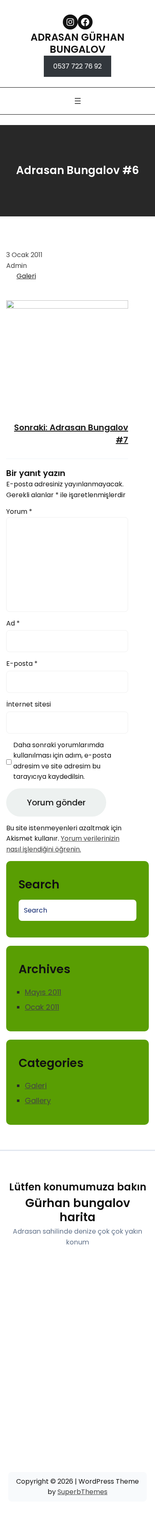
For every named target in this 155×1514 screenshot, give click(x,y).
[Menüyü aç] (78, 101)
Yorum (19, 511)
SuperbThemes (82, 1492)
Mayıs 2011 (43, 992)
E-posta (22, 663)
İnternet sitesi (28, 704)
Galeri (26, 276)
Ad (13, 623)
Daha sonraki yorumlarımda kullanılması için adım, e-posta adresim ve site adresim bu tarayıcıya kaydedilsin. (62, 761)
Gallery (38, 1100)
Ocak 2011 (42, 1007)
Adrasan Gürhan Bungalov (77, 43)
